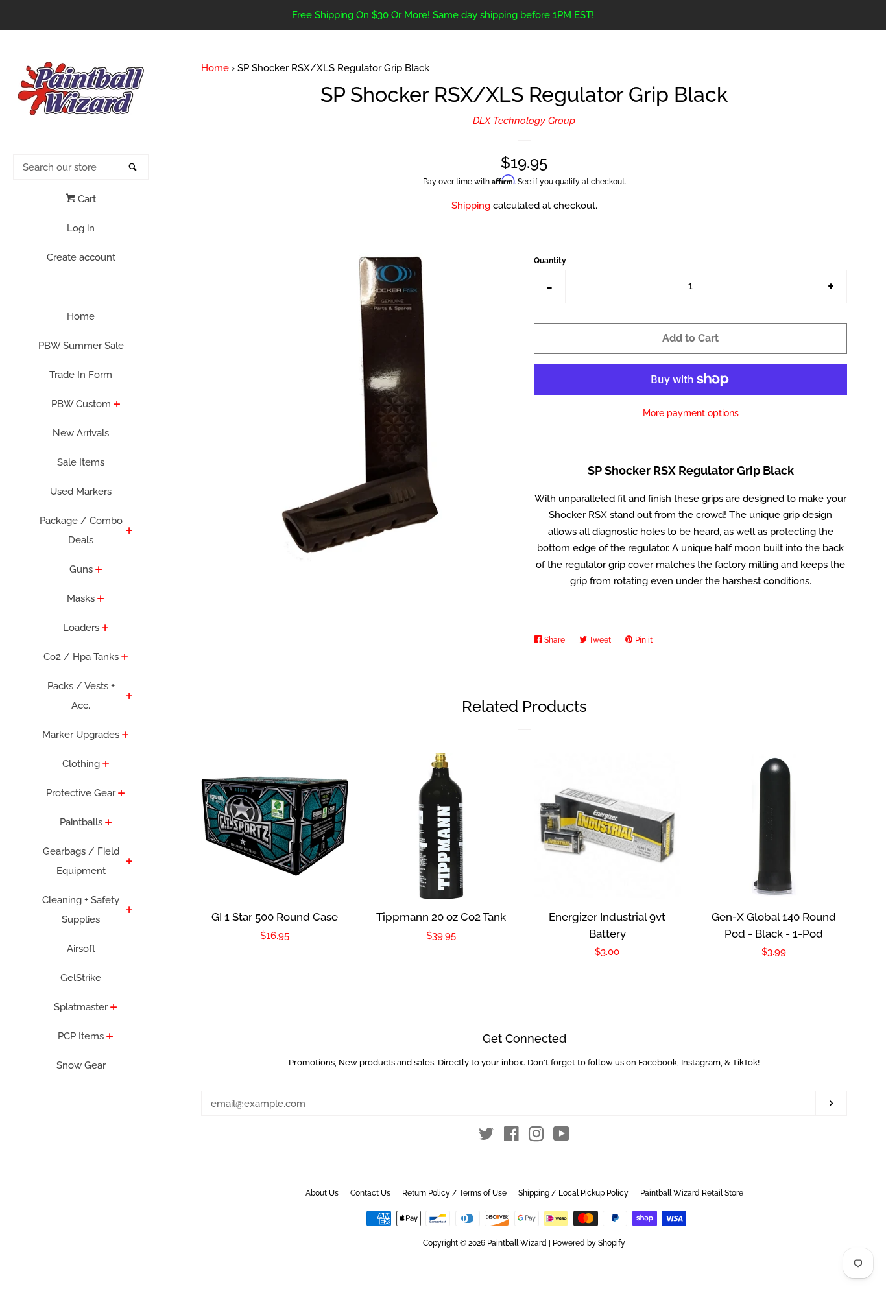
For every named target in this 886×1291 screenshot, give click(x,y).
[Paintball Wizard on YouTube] (561, 1137)
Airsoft (81, 948)
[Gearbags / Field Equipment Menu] (129, 862)
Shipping (470, 205)
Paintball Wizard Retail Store (691, 1193)
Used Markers (81, 491)
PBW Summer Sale (81, 345)
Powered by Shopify (589, 1243)
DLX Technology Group (524, 120)
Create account (81, 257)
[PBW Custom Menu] (117, 405)
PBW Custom (81, 404)
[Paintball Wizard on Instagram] (536, 1137)
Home (81, 316)
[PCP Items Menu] (110, 1037)
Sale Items (80, 462)
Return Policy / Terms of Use (454, 1193)
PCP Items (81, 1036)
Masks (81, 598)
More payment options (691, 413)
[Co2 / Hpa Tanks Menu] (125, 658)
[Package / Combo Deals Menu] (129, 531)
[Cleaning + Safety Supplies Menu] (129, 911)
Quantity (550, 260)
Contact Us (370, 1193)
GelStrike (80, 978)
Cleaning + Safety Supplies (80, 909)
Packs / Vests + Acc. (81, 695)
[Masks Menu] (101, 599)
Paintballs (81, 822)
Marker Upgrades (80, 734)
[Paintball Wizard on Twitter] (486, 1137)
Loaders (81, 628)
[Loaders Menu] (105, 629)
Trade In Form (80, 375)
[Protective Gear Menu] (121, 794)
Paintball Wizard (517, 1243)
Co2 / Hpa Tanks (81, 657)
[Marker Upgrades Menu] (125, 736)
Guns (81, 569)
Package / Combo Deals (81, 530)
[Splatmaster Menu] (114, 1008)
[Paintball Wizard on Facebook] (511, 1137)
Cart (85, 199)
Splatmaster (81, 1007)
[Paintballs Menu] (108, 823)
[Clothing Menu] (106, 765)
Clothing (81, 764)
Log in (81, 228)
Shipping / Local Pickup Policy (573, 1193)
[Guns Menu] (99, 570)
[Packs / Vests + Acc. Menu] (129, 697)
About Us (322, 1193)
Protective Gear (80, 793)
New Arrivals (81, 433)
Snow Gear (81, 1065)
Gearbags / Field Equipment (81, 861)
